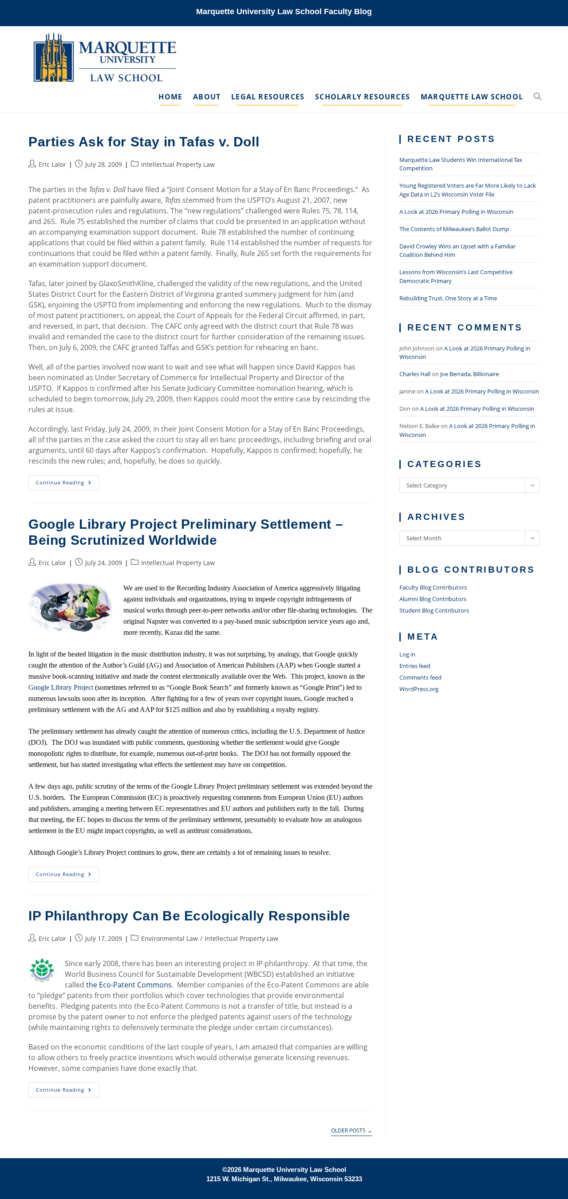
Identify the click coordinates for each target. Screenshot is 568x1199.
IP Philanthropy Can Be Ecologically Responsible (189, 915)
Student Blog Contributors (434, 610)
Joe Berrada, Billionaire (469, 374)
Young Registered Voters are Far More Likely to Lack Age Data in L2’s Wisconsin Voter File (467, 189)
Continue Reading (67, 484)
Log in (407, 654)
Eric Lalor (52, 164)
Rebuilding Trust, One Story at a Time (448, 298)
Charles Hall (414, 374)
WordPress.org (418, 689)
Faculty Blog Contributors (433, 587)
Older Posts (351, 1131)
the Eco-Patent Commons (129, 985)
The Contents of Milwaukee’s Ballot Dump (454, 229)
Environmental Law (169, 938)
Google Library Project (61, 687)
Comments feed (420, 677)
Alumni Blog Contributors (432, 599)
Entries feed (414, 666)
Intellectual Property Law (178, 164)
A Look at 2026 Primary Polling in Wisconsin (456, 212)
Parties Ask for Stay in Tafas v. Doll (143, 141)
